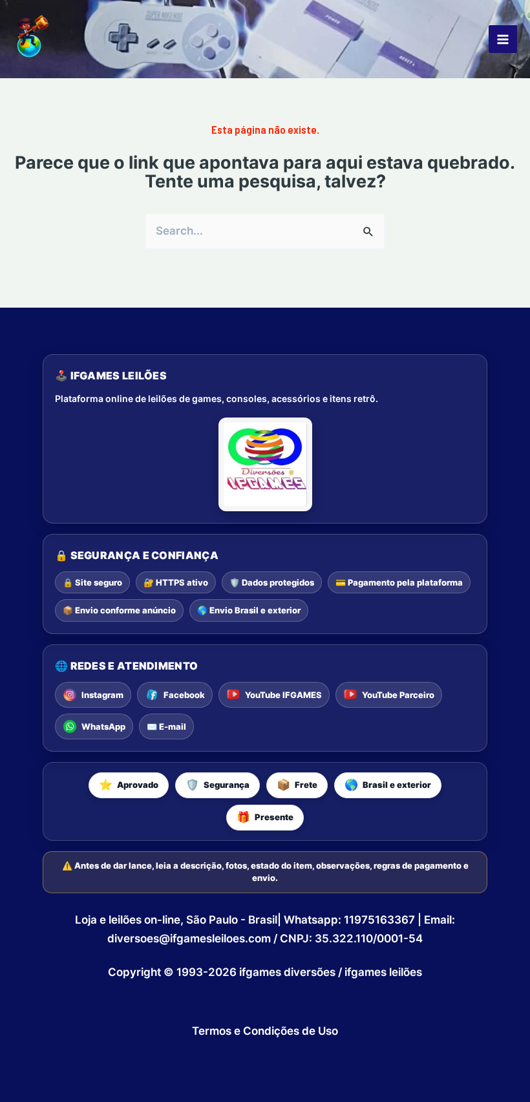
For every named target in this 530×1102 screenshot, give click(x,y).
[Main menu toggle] (503, 39)
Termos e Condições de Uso (265, 1030)
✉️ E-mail (166, 726)
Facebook (184, 695)
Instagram (102, 695)
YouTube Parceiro (398, 695)
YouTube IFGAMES (283, 695)
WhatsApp (103, 726)
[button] (129, 785)
